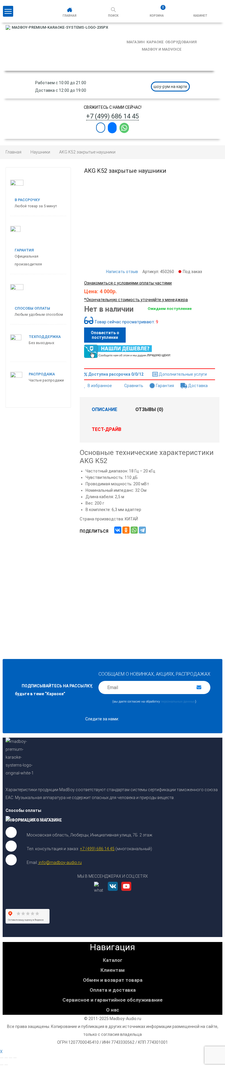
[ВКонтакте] (117, 530)
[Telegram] (142, 530)
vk (113, 892)
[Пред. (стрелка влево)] (2, 1064)
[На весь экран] (10, 1057)
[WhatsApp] (134, 530)
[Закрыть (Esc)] (2, 1057)
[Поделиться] (6, 1057)
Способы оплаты (32, 308)
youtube (124, 892)
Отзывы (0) (149, 409)
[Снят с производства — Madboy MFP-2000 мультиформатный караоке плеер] (34, 459)
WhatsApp (124, 128)
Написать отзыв (122, 271)
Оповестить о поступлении (105, 335)
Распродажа (42, 374)
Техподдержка (45, 336)
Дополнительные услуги (182, 374)
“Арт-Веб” (210, 933)
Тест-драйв (106, 429)
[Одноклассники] (125, 530)
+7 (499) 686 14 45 (112, 116)
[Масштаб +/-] (15, 1057)
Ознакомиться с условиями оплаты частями (128, 283)
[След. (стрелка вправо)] (6, 1064)
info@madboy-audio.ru (60, 862)
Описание (104, 409)
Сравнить (133, 385)
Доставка (197, 385)
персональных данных (178, 701)
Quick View (150, 582)
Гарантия (164, 385)
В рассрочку (27, 200)
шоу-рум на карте (170, 86)
